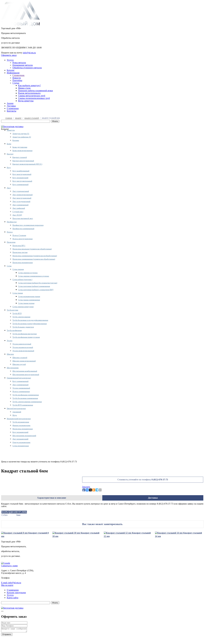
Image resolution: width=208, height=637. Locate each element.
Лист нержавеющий (20, 439)
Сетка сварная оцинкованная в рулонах (33, 276)
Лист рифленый (18, 208)
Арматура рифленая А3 (21, 137)
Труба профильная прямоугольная (26, 337)
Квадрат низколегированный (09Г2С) (27, 164)
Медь (14, 415)
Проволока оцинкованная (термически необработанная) (34, 256)
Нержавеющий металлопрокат (19, 419)
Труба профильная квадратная (24, 334)
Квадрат (10, 154)
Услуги (10, 60)
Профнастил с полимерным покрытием (27, 225)
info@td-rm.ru (29, 52)
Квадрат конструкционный (23, 161)
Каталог (11, 70)
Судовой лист (17, 212)
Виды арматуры (26, 101)
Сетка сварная (18, 269)
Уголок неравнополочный (22, 347)
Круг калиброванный (20, 171)
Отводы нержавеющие (21, 442)
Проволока (11, 242)
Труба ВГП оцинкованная (22, 405)
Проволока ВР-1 (18, 245)
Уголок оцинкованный (21, 388)
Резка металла (19, 62)
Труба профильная (14, 330)
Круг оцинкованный (20, 184)
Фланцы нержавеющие (21, 425)
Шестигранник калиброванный (24, 371)
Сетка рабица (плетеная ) (22, 279)
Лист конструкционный (21, 198)
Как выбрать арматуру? (29, 85)
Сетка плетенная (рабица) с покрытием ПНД (35, 290)
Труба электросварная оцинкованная (27, 402)
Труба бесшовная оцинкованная (25, 398)
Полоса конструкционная (22, 239)
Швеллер (10, 354)
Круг (9, 167)
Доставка (11, 106)
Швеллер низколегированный (24, 361)
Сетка (9, 266)
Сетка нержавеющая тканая (29, 296)
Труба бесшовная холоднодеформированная (30, 320)
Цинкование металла (22, 65)
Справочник (18, 75)
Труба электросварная (21, 317)
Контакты (11, 111)
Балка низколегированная (22, 150)
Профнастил (12, 222)
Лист (9, 188)
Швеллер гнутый (19, 364)
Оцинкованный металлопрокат (19, 378)
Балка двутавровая (19, 147)
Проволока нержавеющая (22, 262)
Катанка (15, 140)
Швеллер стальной (19, 357)
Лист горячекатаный (20, 191)
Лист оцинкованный (20, 205)
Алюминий (16, 412)
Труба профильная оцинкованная (25, 395)
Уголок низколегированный (23, 351)
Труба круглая (12, 310)
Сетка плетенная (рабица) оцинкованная (34, 286)
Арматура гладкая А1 (20, 133)
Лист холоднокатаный (21, 201)
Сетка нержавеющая (20, 446)
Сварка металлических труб (31, 95)
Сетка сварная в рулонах (28, 273)
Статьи (15, 83)
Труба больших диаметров (23, 327)
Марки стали (24, 88)
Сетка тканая (17, 293)
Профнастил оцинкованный (23, 229)
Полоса (10, 232)
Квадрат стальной (19, 157)
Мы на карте (7, 585)
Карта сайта (12, 597)
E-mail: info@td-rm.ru (11, 582)
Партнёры (17, 80)
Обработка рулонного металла (27, 67)
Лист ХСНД (17, 215)
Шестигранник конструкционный (25, 374)
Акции (10, 103)
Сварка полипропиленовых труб (34, 98)
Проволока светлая (19, 252)
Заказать (86, 487)
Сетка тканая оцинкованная (29, 300)
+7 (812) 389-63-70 (19, 578)
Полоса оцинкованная (21, 391)
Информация (13, 73)
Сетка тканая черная (26, 303)
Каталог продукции (16, 592)
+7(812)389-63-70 (9, 50)
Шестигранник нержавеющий (24, 436)
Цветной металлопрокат (16, 408)
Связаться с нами (9, 565)
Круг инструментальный (22, 181)
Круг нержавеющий (20, 178)
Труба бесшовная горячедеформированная (29, 324)
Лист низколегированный (22, 195)
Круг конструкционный (21, 174)
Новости (16, 78)
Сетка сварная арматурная (23, 307)
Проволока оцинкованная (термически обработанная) (33, 259)
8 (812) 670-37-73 (160, 479)
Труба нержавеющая (20, 422)
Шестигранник (13, 368)
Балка (9, 144)
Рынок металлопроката (29, 93)
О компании (13, 108)
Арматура (11, 130)
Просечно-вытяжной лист (22, 218)
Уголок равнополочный (21, 344)
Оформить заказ (9, 55)
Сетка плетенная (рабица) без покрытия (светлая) (37, 283)
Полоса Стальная (19, 235)
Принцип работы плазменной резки (35, 90)
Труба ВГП (17, 313)
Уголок (9, 340)
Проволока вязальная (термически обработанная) (32, 249)
